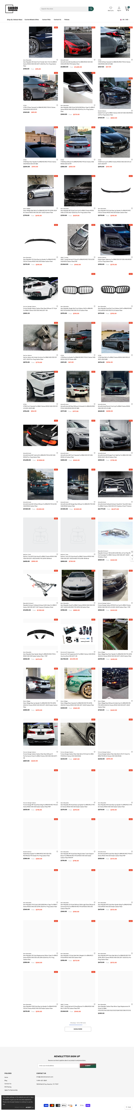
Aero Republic (27, 60)
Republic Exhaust (103, 551)
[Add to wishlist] (57, 60)
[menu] (5, 20)
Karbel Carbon (102, 111)
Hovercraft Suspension (67, 652)
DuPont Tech (27, 554)
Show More (78, 1029)
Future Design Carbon (29, 306)
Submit (88, 1066)
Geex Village (26, 208)
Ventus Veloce (27, 355)
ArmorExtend (64, 60)
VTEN (99, 60)
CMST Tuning (64, 257)
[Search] (67, 9)
